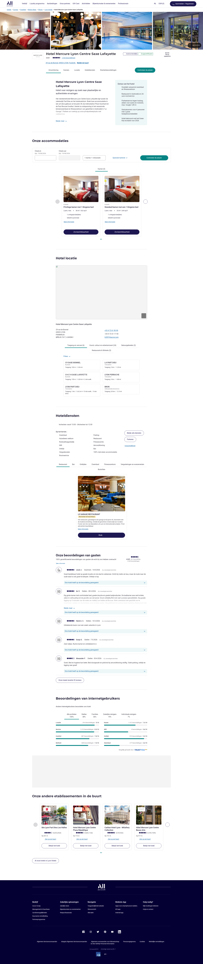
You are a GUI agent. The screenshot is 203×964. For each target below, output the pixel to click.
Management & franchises (41, 909)
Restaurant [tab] (63, 464)
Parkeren (130, 439)
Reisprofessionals (66, 912)
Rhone (40, 9)
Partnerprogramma (38, 919)
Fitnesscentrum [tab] (110, 464)
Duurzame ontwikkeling (40, 916)
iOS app (117, 909)
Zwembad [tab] (95, 464)
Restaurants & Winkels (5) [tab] (101, 350)
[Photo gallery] (101, 31)
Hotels (9, 9)
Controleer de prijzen (145, 70)
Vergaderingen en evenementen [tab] (132, 464)
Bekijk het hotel (54, 846)
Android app (119, 912)
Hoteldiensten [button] (67, 416)
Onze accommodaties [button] (50, 141)
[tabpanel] (101, 207)
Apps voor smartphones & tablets (126, 906)
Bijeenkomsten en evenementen (70, 909)
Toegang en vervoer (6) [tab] (75, 345)
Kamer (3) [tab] (101, 169)
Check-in (40, 152)
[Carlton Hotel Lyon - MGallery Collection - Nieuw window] (117, 815)
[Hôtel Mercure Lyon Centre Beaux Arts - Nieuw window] (148, 815)
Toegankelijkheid (130, 446)
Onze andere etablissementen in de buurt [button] (67, 796)
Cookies (142, 941)
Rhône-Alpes (32, 9)
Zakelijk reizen (64, 906)
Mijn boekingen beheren (150, 906)
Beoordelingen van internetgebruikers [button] (88, 698)
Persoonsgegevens (129, 941)
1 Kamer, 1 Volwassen (93, 158)
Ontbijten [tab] (83, 464)
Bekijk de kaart (83, 63)
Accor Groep (36, 906)
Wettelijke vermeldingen (156, 941)
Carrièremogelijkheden (39, 912)
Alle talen (91, 912)
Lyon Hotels (48, 9)
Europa (15, 9)
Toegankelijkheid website (96, 906)
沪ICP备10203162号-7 (108, 949)
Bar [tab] (73, 464)
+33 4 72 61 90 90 (111, 330)
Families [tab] (95, 715)
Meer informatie (83, 529)
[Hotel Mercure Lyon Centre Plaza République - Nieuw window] (85, 815)
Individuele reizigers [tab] (128, 715)
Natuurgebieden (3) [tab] (128, 345)
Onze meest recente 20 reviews (69, 680)
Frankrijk (23, 9)
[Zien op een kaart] (101, 292)
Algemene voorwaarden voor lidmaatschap (105, 941)
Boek (101, 535)
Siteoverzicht (92, 909)
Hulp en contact (148, 909)
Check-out (64, 152)
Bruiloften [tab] (101, 469)
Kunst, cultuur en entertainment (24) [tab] (103, 345)
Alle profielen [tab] (71, 715)
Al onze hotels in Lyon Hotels (45, 861)
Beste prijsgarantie (167, 54)
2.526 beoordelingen (68, 58)
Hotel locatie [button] (66, 258)
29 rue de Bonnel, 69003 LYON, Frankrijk (61, 63)
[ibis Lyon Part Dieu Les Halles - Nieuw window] (54, 815)
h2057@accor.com (112, 337)
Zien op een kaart (50, 839)
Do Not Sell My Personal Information (102, 944)
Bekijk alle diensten (134, 433)
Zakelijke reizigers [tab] (109, 715)
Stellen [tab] (84, 715)
